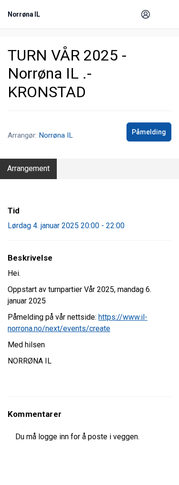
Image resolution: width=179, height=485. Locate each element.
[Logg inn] (145, 14)
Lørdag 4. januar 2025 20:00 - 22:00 (66, 225)
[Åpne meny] (162, 14)
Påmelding (149, 132)
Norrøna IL (56, 135)
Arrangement (28, 168)
